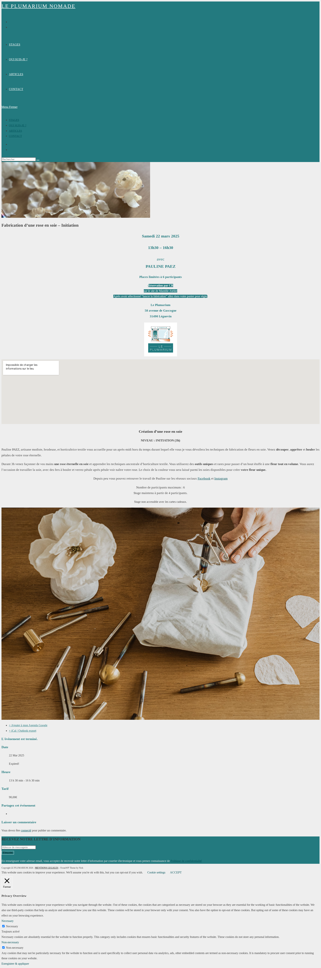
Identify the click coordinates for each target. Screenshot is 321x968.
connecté (26, 830)
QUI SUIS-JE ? (17, 125)
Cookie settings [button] (156, 872)
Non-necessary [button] (10, 942)
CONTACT (15, 136)
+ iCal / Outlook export (22, 730)
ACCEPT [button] (176, 872)
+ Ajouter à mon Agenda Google (28, 725)
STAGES (14, 120)
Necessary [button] (7, 920)
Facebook (204, 478)
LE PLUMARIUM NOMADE (38, 6)
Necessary (12, 926)
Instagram (221, 478)
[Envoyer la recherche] (38, 160)
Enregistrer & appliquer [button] (15, 963)
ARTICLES (15, 130)
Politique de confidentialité (186, 860)
